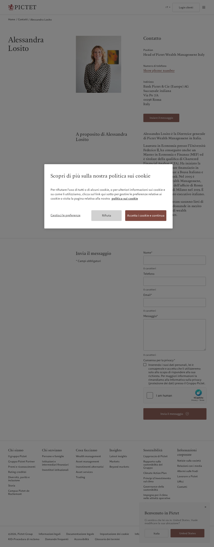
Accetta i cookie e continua (145, 215)
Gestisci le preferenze (65, 215)
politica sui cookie (125, 198)
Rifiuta (106, 215)
